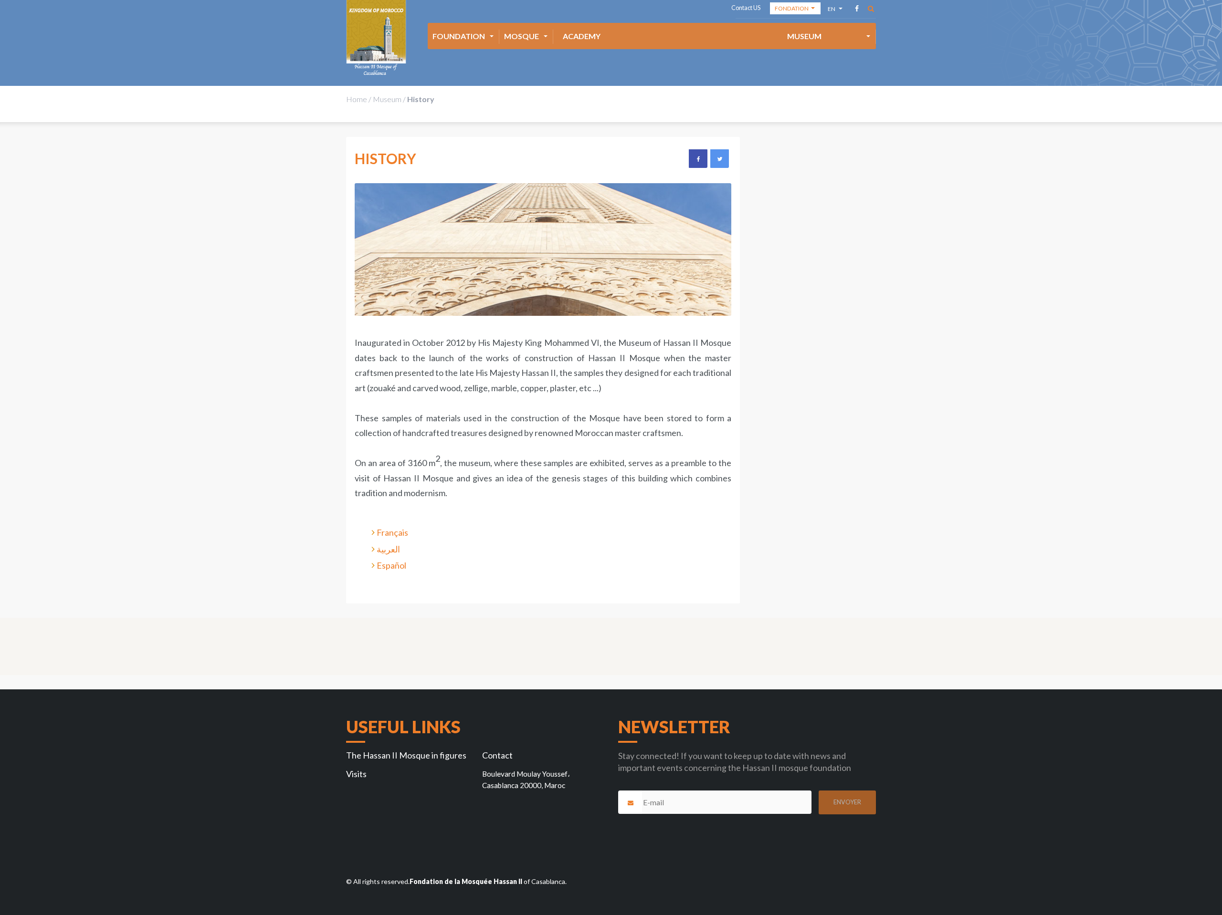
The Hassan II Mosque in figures (406, 755)
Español (391, 565)
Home (356, 99)
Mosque (521, 36)
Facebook (697, 158)
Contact (497, 755)
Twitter (719, 158)
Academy (581, 36)
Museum (804, 36)
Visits (356, 774)
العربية (388, 549)
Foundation (458, 36)
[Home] (376, 38)
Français (392, 532)
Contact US (745, 7)
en (832, 10)
